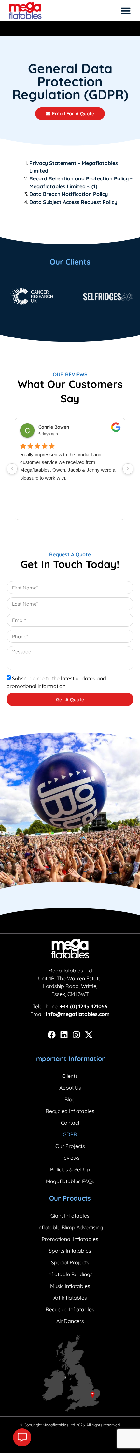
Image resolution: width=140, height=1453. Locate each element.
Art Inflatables (70, 1297)
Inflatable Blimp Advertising (70, 1227)
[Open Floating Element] (22, 1437)
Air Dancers (70, 1321)
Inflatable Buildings (70, 1274)
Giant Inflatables (70, 1215)
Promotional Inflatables (70, 1239)
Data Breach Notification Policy (68, 194)
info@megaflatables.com (78, 1014)
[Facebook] (51, 1034)
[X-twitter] (88, 1034)
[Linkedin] (64, 1034)
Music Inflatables (70, 1286)
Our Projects (70, 1146)
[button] (125, 11)
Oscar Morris (52, 427)
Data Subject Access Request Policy (73, 202)
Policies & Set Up (70, 1169)
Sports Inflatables (70, 1251)
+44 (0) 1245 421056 (83, 1006)
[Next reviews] (127, 468)
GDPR (70, 1134)
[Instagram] (76, 1034)
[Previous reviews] (12, 468)
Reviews (70, 1158)
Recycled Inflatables (70, 1111)
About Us (70, 1087)
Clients (70, 1076)
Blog (70, 1099)
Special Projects (70, 1262)
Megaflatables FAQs (70, 1181)
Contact (70, 1122)
